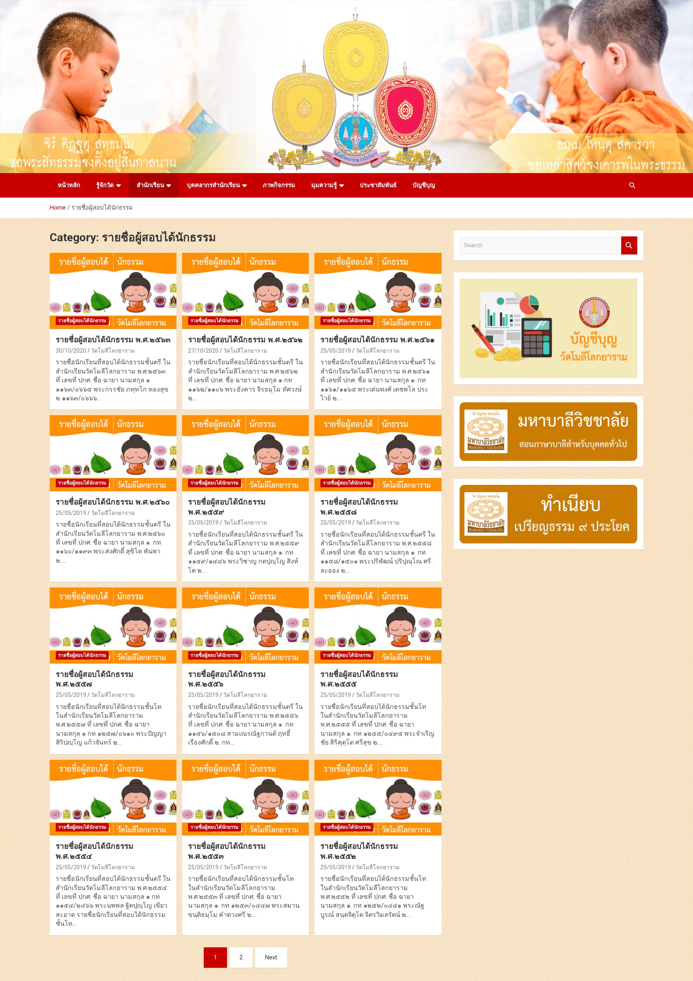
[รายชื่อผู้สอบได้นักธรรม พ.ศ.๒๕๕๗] (113, 625)
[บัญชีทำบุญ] (548, 282)
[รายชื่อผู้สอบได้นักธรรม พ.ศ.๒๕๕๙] (245, 453)
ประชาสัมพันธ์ (378, 185)
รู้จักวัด (105, 185)
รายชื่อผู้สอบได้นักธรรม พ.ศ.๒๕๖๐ (113, 502)
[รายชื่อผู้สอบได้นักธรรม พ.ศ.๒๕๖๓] (113, 291)
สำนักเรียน (150, 185)
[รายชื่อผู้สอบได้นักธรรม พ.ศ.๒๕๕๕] (378, 625)
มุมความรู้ (324, 185)
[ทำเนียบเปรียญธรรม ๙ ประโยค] (548, 489)
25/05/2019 (335, 350)
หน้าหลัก (69, 185)
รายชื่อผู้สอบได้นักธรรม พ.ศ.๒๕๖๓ (113, 339)
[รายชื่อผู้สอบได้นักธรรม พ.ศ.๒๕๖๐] (113, 453)
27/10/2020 (203, 350)
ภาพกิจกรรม (279, 185)
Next (271, 957)
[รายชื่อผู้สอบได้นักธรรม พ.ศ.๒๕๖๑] (378, 291)
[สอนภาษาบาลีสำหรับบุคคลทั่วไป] (548, 406)
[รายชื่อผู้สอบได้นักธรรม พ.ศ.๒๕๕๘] (378, 453)
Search (629, 245)
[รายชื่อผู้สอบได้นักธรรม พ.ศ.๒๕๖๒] (245, 291)
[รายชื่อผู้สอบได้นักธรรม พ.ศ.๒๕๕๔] (113, 797)
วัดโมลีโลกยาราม (113, 350)
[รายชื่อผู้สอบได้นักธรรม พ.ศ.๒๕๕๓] (245, 797)
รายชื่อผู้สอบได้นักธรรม (82, 320)
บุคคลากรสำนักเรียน (213, 185)
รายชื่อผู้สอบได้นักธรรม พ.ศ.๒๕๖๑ (377, 339)
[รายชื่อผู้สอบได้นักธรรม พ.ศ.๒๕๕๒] (378, 797)
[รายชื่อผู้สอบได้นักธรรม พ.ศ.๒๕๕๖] (245, 625)
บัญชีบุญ (424, 185)
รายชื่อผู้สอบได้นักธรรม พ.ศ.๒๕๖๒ (245, 339)
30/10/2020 (71, 350)
